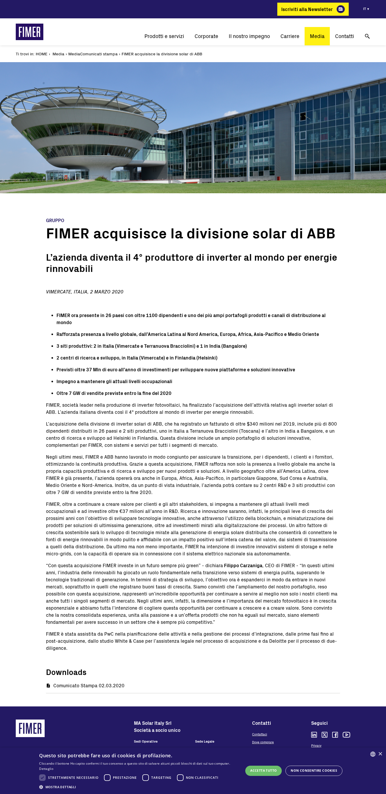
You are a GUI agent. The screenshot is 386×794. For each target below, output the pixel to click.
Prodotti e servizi (164, 36)
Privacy (316, 745)
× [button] (380, 754)
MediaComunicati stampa (93, 53)
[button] (138, 787)
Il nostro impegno (249, 36)
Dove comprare (263, 742)
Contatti (344, 36)
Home (42, 53)
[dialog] (193, 771)
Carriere (289, 36)
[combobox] (372, 754)
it (364, 9)
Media (317, 36)
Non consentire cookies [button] (314, 770)
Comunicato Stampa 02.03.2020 (88, 685)
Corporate (206, 36)
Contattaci (259, 734)
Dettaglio (46, 768)
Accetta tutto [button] (263, 770)
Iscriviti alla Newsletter (307, 9)
